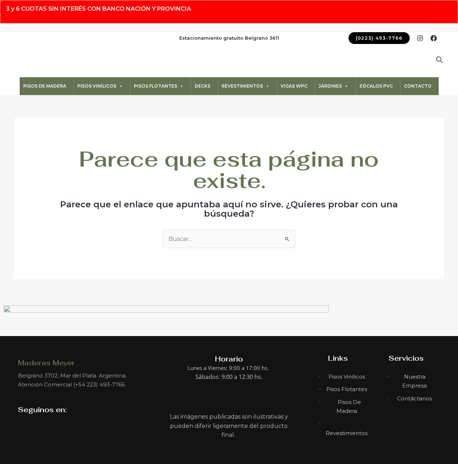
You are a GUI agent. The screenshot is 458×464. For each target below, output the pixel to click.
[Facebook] (433, 38)
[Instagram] (420, 38)
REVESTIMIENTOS (242, 86)
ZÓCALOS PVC (376, 86)
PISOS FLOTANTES (155, 86)
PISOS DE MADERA (44, 86)
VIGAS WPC (294, 86)
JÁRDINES (330, 86)
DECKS (202, 86)
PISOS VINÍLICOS (96, 86)
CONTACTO (418, 86)
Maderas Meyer (46, 362)
